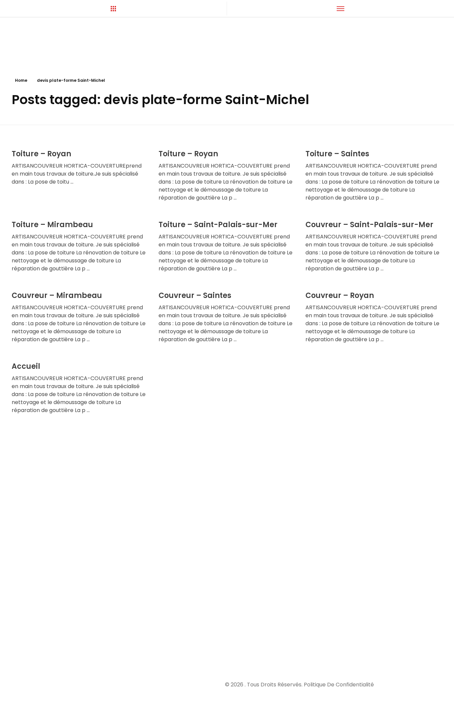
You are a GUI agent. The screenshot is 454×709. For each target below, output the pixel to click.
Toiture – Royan (41, 154)
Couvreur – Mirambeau (57, 295)
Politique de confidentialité (339, 684)
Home (21, 80)
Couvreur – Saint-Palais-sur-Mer (369, 224)
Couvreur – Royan (339, 295)
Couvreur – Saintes (195, 295)
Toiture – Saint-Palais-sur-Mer (218, 224)
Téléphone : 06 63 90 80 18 (326, 534)
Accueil (26, 366)
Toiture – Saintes (337, 154)
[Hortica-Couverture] (65, 43)
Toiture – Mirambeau (52, 224)
